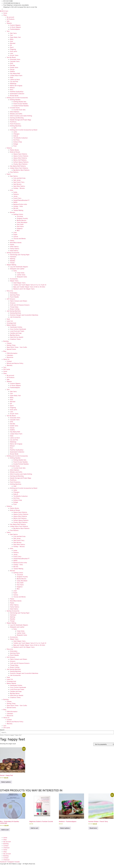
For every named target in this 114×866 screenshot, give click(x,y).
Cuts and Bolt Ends (19, 178)
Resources (10, 357)
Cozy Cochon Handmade (18, 329)
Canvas (15, 236)
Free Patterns (14, 172)
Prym (15, 146)
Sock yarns (13, 51)
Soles (15, 271)
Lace (11, 53)
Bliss (18, 230)
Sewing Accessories (13, 252)
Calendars (10, 355)
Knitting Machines (15, 126)
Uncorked (20, 216)
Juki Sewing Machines (14, 311)
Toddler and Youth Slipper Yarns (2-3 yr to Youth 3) (29, 285)
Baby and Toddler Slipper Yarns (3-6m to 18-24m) (29, 287)
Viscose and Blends (19, 238)
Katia (11, 77)
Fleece (12, 240)
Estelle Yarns (14, 67)
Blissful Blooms (21, 220)
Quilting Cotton (18, 214)
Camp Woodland (22, 222)
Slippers (9, 23)
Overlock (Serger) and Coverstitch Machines (24, 315)
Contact (9, 361)
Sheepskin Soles (22, 277)
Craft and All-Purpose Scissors (19, 305)
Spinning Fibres (15, 295)
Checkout (6, 847)
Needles (12, 260)
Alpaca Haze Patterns (20, 154)
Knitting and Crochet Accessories (17, 97)
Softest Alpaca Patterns (20, 162)
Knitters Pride (17, 142)
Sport (12, 47)
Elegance (19, 228)
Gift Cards (6, 369)
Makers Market (11, 325)
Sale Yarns (13, 33)
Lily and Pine (14, 81)
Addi (14, 128)
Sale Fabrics (14, 176)
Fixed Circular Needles (20, 103)
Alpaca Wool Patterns (20, 158)
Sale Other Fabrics (19, 186)
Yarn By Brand (11, 57)
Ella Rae (12, 65)
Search (2, 729)
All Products (10, 19)
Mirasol (12, 87)
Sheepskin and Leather (17, 269)
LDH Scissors (11, 299)
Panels (12, 244)
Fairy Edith (20, 224)
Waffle (15, 202)
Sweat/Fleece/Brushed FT (21, 200)
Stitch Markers (14, 112)
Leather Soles (21, 275)
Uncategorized (11, 323)
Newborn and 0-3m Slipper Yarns (23, 289)
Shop (5, 15)
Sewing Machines (15, 313)
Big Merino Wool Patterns (21, 170)
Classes (9, 343)
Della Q (15, 136)
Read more (93, 828)
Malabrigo (13, 83)
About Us (6, 359)
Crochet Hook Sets (19, 110)
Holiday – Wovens (19, 188)
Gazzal (12, 69)
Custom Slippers (15, 25)
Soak (8, 319)
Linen (15, 232)
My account (10, 17)
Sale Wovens (17, 184)
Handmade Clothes (16, 327)
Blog (4, 351)
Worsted (12, 43)
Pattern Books (14, 150)
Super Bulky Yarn (15, 37)
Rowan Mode (14, 95)
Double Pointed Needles (21, 106)
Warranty (9, 365)
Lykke (15, 132)
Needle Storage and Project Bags (20, 120)
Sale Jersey (17, 180)
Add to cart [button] (5, 830)
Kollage (15, 144)
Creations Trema (15, 339)
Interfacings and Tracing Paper (19, 254)
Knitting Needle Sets (19, 101)
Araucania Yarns (15, 59)
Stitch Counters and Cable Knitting (21, 116)
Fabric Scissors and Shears (18, 301)
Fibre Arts (10, 291)
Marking (12, 258)
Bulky (11, 39)
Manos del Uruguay (16, 85)
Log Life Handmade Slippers (19, 267)
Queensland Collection (17, 93)
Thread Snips (14, 307)
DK (11, 45)
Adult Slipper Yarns (19, 283)
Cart (4, 367)
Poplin (15, 234)
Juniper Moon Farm (16, 75)
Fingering (13, 49)
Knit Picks (16, 140)
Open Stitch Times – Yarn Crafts (17, 347)
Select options (6, 782)
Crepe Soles (20, 273)
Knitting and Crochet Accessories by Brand (23, 130)
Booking (6, 341)
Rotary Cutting (14, 309)
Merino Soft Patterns (19, 160)
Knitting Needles (15, 99)
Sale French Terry (18, 182)
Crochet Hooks (15, 108)
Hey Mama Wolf (15, 73)
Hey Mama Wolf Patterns (18, 166)
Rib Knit (15, 208)
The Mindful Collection (20, 138)
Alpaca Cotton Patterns (20, 156)
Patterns (9, 148)
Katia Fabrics (14, 250)
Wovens (12, 212)
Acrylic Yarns (14, 55)
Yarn (8, 31)
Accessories (14, 279)
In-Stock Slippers (15, 27)
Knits (11, 190)
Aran (11, 41)
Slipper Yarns (14, 281)
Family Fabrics (14, 248)
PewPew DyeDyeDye (16, 91)
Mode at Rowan (15, 152)
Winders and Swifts (16, 114)
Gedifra (12, 71)
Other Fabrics (14, 246)
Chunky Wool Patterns (20, 164)
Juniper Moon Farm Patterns (19, 168)
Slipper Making (11, 265)
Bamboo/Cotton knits (20, 204)
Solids (15, 192)
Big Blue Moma (14, 335)
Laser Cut (10, 321)
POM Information (12, 353)
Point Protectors (15, 124)
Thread (12, 263)
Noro (11, 89)
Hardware (13, 256)
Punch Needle (14, 297)
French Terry (17, 198)
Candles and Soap (16, 333)
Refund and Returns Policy (15, 363)
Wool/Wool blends (15, 242)
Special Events (11, 349)
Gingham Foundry (22, 218)
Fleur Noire (20, 226)
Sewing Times (11, 345)
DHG (11, 63)
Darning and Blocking (17, 118)
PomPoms (13, 122)
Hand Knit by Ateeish (16, 337)
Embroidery (13, 293)
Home (5, 13)
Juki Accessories (15, 317)
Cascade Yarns (14, 61)
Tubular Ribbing (18, 210)
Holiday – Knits (18, 206)
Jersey (15, 196)
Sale (8, 21)
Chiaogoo (16, 134)
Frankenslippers (15, 29)
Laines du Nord (15, 79)
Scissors (12, 303)
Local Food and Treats (17, 331)
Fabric (9, 174)
